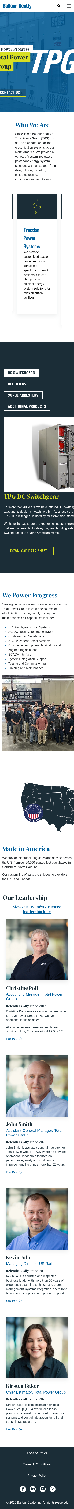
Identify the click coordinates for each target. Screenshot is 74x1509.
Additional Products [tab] (27, 406)
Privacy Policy (37, 1475)
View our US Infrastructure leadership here (37, 909)
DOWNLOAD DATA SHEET (28, 550)
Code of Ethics (37, 1453)
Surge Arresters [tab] (23, 395)
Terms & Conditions (37, 1464)
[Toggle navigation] (69, 6)
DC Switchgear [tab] (21, 372)
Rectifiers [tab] (17, 384)
